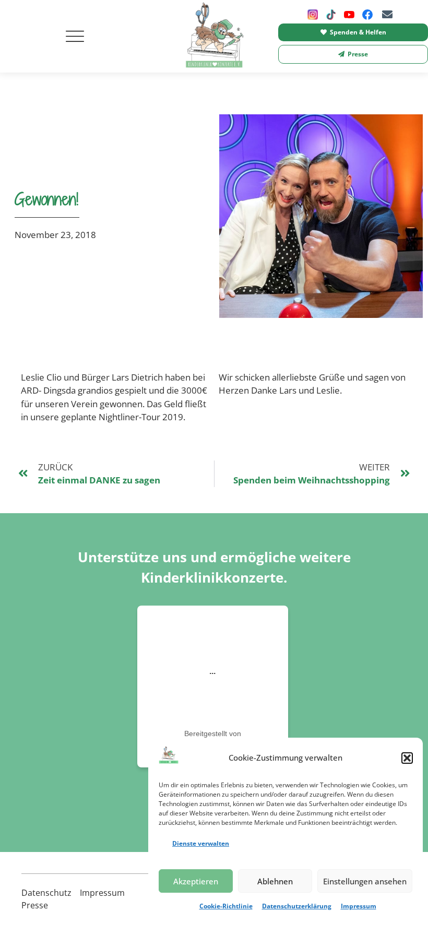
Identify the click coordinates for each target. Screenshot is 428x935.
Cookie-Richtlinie (226, 906)
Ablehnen (275, 881)
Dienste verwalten (200, 843)
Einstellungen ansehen (365, 881)
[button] (407, 758)
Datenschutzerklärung (296, 906)
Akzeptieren (195, 881)
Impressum (358, 906)
